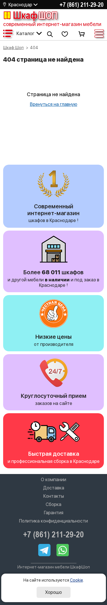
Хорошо (53, 592)
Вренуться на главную (53, 104)
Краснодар (20, 4)
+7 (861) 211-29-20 (82, 4)
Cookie (76, 580)
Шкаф (35, 15)
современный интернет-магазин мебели (52, 24)
